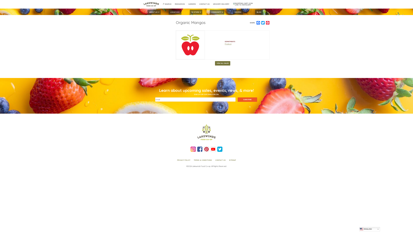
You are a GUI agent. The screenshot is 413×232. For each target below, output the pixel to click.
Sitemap (232, 160)
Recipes (238, 12)
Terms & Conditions (203, 160)
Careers (192, 4)
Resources (180, 4)
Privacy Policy (183, 160)
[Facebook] (258, 23)
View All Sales (223, 63)
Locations (175, 12)
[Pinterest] (267, 23)
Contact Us (204, 4)
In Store (195, 12)
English (367, 229)
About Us (153, 12)
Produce (228, 44)
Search (168, 4)
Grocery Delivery (221, 4)
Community (216, 12)
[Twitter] (263, 23)
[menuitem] (154, 12)
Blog (259, 12)
